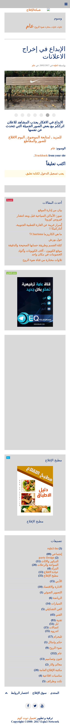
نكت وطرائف (54, 681)
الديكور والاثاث (49, 561)
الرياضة (57, 597)
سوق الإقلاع (39, 692)
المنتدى (54, 692)
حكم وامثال (55, 642)
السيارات (56, 603)
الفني (59, 614)
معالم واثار (55, 664)
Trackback (41, 155)
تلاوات (59, 27)
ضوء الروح (39, 27)
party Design (46, 557)
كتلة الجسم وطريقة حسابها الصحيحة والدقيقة (35, 245)
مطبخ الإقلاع (35, 521)
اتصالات (53, 627)
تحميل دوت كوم (26, 718)
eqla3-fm (52, 548)
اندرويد (54, 631)
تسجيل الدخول (49, 173)
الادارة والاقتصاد (52, 586)
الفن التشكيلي (53, 609)
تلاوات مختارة (50, 27)
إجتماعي (57, 554)
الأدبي (58, 581)
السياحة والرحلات (47, 564)
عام (30, 26)
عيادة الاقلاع (51, 572)
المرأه (54, 568)
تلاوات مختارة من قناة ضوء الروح (42, 259)
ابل (56, 623)
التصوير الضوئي (53, 592)
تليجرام (57, 636)
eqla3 (55, 65)
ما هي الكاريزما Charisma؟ (45, 234)
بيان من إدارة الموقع (50, 210)
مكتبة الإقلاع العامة (50, 670)
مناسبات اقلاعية (52, 675)
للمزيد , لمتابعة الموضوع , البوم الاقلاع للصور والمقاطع (35, 139)
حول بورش (55, 239)
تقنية (59, 620)
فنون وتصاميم (53, 658)
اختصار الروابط (20, 692)
